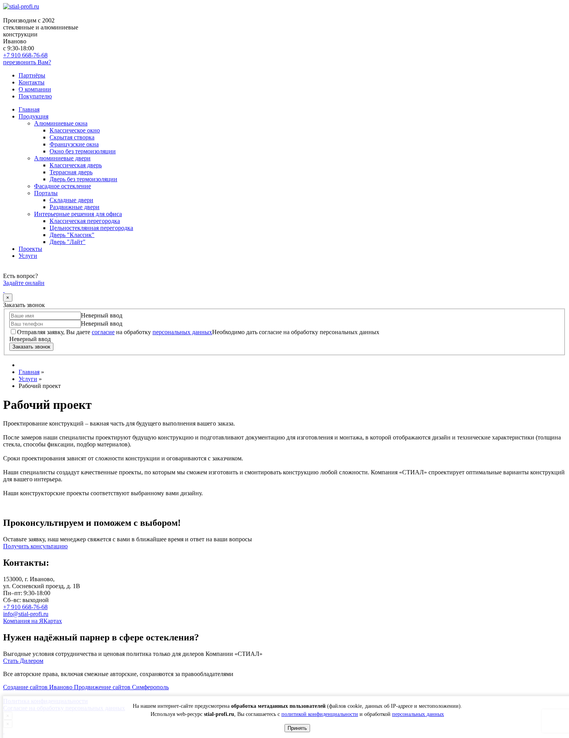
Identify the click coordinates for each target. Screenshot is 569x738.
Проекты (30, 248)
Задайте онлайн (24, 283)
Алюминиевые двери (62, 158)
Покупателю (35, 96)
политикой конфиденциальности (319, 714)
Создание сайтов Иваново (38, 687)
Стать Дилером (23, 660)
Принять (297, 728)
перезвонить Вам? (27, 62)
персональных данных (418, 714)
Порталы (46, 193)
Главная (29, 109)
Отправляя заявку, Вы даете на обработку (114, 332)
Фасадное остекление (62, 186)
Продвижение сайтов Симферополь (121, 687)
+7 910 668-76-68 (25, 55)
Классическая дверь (76, 165)
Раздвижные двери (74, 207)
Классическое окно (75, 130)
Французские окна (74, 144)
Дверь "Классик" (72, 235)
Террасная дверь (71, 172)
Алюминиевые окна (60, 123)
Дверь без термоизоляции (83, 179)
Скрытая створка (72, 137)
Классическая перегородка (85, 221)
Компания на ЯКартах (32, 621)
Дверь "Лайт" (68, 242)
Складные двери (71, 200)
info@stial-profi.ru (25, 614)
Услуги (28, 255)
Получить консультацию (35, 546)
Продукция (33, 116)
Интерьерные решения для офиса (78, 214)
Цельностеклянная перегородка (91, 228)
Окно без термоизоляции (83, 151)
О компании (35, 89)
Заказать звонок (31, 347)
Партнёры (32, 75)
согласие (103, 332)
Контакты (32, 82)
